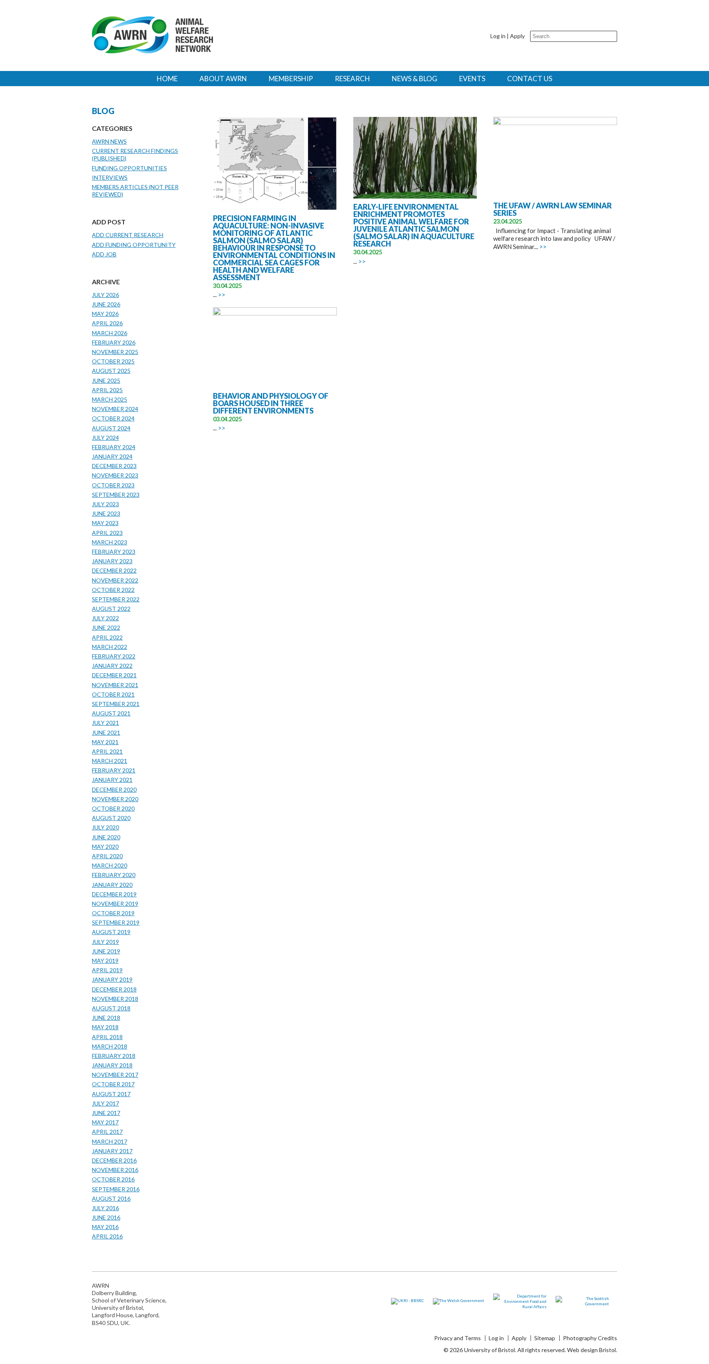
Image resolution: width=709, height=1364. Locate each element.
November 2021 (115, 684)
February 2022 (113, 656)
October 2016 (113, 1179)
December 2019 (114, 894)
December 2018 (114, 989)
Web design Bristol (591, 1349)
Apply (517, 35)
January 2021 (112, 779)
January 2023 (112, 560)
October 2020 (113, 808)
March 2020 (109, 865)
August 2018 (111, 1008)
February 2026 (113, 342)
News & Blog (414, 78)
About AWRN (223, 78)
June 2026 (106, 304)
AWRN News (109, 141)
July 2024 (105, 437)
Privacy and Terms (457, 1338)
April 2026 (107, 323)
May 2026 (105, 313)
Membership (291, 78)
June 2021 (106, 732)
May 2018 (105, 1027)
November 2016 (115, 1169)
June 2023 (106, 513)
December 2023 (114, 465)
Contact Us (529, 78)
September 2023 (116, 494)
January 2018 (112, 1065)
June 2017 (106, 1112)
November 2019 (115, 903)
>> (221, 294)
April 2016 (107, 1236)
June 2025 (106, 380)
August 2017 (111, 1093)
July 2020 (105, 827)
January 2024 (112, 456)
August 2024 (111, 428)
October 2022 (113, 589)
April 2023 (107, 532)
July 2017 (105, 1103)
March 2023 (109, 542)
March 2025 (109, 399)
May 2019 (105, 960)
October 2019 (113, 912)
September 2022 (116, 599)
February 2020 (113, 874)
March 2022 (109, 646)
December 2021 (114, 675)
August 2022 (111, 608)
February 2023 (113, 551)
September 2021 (116, 703)
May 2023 (105, 522)
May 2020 (105, 846)
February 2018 (113, 1055)
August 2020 (111, 817)
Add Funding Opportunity (134, 244)
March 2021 (109, 760)
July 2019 (105, 941)
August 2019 (111, 931)
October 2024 (113, 418)
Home (167, 78)
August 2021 (111, 713)
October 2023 (113, 485)
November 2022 (115, 580)
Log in (497, 35)
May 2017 (105, 1122)
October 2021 (113, 694)
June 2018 (106, 1017)
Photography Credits (590, 1338)
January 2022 (112, 665)
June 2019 (106, 951)
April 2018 (107, 1036)
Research (352, 78)
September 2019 (116, 922)
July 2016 (105, 1207)
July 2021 (105, 722)
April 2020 (107, 855)
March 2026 (109, 332)
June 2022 (106, 627)
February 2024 (113, 446)
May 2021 (105, 741)
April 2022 (107, 637)
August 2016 (111, 1198)
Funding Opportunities (129, 168)
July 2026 (105, 294)
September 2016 (116, 1189)
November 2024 (115, 408)
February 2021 (113, 770)
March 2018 (109, 1046)
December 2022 (114, 570)
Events (472, 78)
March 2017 (109, 1141)
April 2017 (107, 1131)
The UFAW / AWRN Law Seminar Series (552, 209)
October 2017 (113, 1084)
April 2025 (107, 389)
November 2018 (115, 998)
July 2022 (105, 618)
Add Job (104, 254)
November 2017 (115, 1074)
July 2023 (105, 503)
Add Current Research (127, 234)
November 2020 (115, 798)
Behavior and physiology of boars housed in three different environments (270, 403)
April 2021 (107, 751)
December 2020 (114, 789)
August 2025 (111, 370)
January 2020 (112, 884)
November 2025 (115, 351)
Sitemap (544, 1338)
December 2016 (114, 1160)
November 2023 (115, 475)
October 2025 (113, 361)
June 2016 (106, 1217)
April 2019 (107, 969)
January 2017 (112, 1150)
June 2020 (106, 837)
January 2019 (112, 979)
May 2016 (105, 1226)
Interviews (110, 177)
